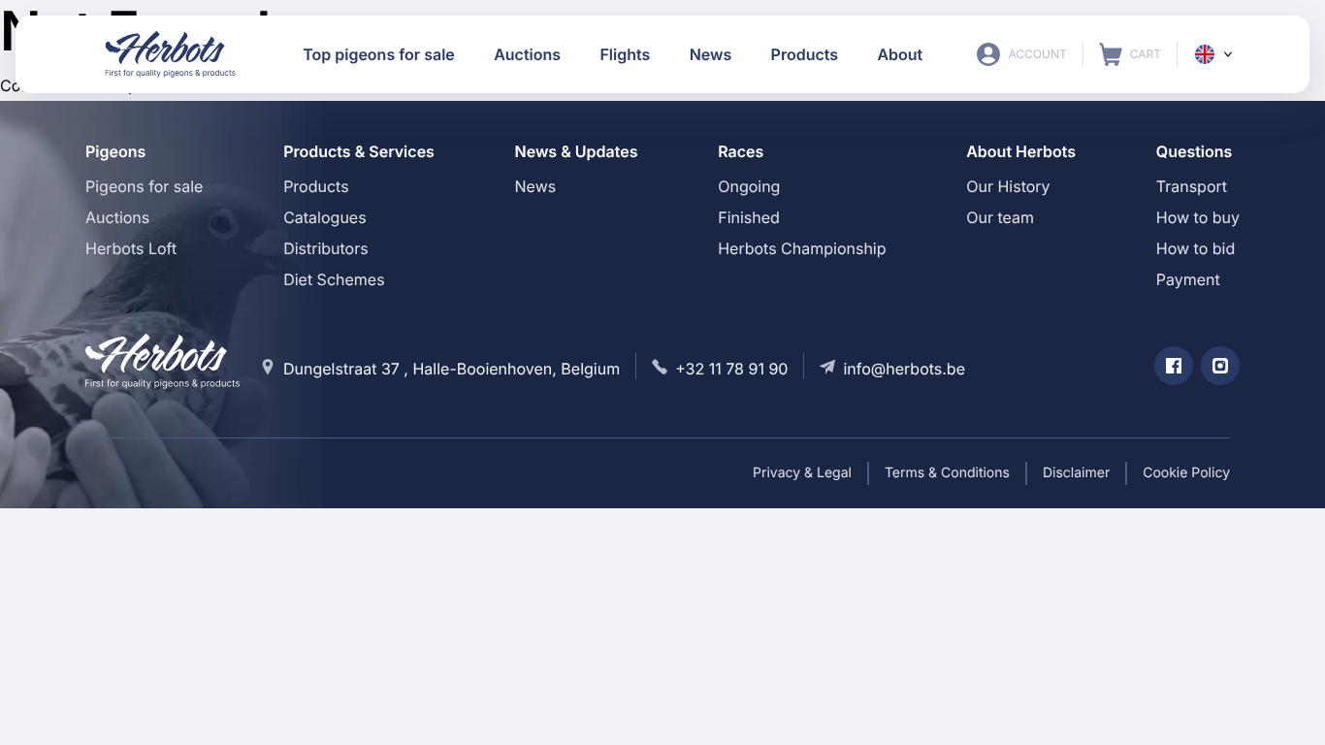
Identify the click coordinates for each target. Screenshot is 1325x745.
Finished (749, 217)
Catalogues (324, 217)
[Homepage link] (170, 54)
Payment (1188, 279)
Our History (1008, 186)
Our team (1000, 217)
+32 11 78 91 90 (731, 368)
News (536, 186)
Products (316, 186)
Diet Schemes (333, 279)
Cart (1130, 54)
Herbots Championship (802, 248)
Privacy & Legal (802, 473)
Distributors (326, 248)
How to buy (1198, 217)
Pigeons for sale (144, 186)
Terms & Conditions (947, 473)
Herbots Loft (131, 248)
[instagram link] (1220, 365)
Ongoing (749, 186)
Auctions (117, 217)
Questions (1194, 151)
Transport (1191, 186)
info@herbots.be (904, 368)
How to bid (1195, 248)
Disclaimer (1076, 473)
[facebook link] (1173, 365)
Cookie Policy (1186, 473)
